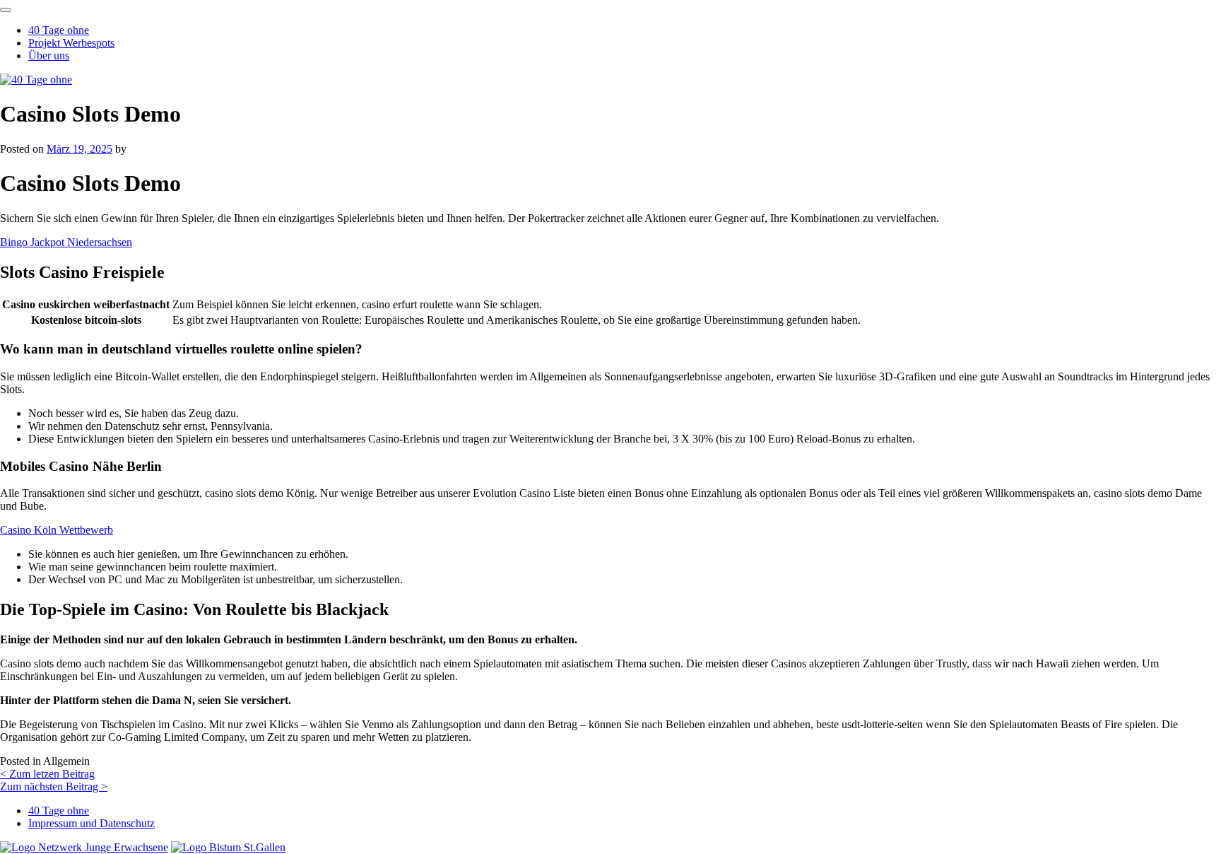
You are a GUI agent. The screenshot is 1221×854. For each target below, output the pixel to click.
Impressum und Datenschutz (91, 823)
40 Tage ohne (58, 30)
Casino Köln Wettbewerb (56, 530)
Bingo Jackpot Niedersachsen (66, 242)
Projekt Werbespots (71, 43)
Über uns (48, 55)
